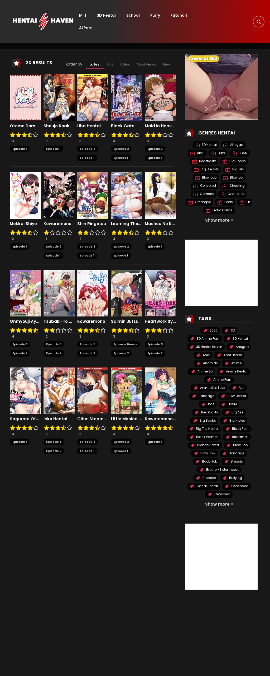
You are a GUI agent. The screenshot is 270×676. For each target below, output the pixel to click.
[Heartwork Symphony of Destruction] (160, 292)
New (166, 64)
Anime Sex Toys (212, 387)
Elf (248, 202)
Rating (125, 64)
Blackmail (239, 437)
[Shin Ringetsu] (92, 195)
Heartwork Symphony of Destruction (160, 321)
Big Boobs (237, 161)
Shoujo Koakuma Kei (59, 126)
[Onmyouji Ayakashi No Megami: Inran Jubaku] (25, 292)
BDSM (243, 153)
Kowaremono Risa (160, 419)
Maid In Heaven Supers (160, 126)
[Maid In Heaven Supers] (160, 97)
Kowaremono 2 (59, 223)
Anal (200, 153)
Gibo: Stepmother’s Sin (92, 419)
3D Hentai (106, 15)
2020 (213, 330)
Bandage (206, 396)
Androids (210, 363)
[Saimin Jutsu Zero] (126, 292)
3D (232, 330)
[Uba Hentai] (92, 97)
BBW (221, 153)
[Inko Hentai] (59, 390)
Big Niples (237, 420)
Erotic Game (222, 210)
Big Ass (237, 412)
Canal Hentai (207, 486)
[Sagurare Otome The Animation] (25, 390)
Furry (155, 15)
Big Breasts (209, 169)
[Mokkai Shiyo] (25, 195)
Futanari (179, 15)
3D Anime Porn (207, 338)
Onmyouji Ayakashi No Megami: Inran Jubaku (25, 321)
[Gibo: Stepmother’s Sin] (92, 390)
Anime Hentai (236, 371)
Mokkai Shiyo (23, 223)
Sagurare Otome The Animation (25, 419)
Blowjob (236, 177)
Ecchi (228, 202)
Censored (207, 185)
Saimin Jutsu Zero (126, 321)
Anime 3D (205, 371)
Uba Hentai (89, 126)
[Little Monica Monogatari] (126, 390)
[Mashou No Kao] (160, 195)
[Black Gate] (126, 97)
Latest (95, 64)
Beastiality (207, 161)
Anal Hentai (232, 355)
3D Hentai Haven (208, 346)
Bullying (235, 477)
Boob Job (209, 461)
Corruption (236, 194)
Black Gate (122, 126)
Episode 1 (19, 149)
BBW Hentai (236, 396)
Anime (236, 363)
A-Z (110, 64)
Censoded (239, 486)
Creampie (202, 202)
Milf (82, 15)
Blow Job (208, 177)
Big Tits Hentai (207, 428)
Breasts (236, 461)
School (133, 15)
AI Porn (86, 27)
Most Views (146, 64)
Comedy (206, 194)
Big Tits (238, 169)
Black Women (207, 437)
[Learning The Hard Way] (126, 195)
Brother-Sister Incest (222, 469)
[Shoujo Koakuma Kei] (59, 97)
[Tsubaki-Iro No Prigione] (59, 292)
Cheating (237, 185)
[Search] (258, 21)
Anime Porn (222, 379)
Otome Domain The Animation (25, 126)
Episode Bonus (125, 344)
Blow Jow (207, 453)
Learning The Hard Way (126, 223)
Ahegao (236, 144)
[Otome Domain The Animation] (25, 97)
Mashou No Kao (160, 223)
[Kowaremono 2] (59, 195)
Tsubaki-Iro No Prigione (59, 321)
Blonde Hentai (208, 445)
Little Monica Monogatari (126, 419)
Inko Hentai (55, 419)
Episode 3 (53, 344)
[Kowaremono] (92, 292)
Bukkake (209, 477)
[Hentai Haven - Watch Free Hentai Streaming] (43, 21)
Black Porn (240, 428)
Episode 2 (87, 149)
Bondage (236, 453)
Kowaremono (91, 321)
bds (210, 404)
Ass (241, 387)
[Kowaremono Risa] (160, 390)
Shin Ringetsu (91, 223)
